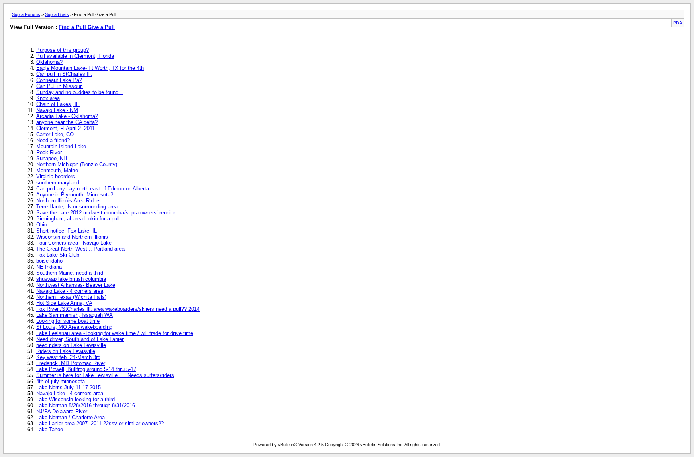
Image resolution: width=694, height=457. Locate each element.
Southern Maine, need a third (69, 273)
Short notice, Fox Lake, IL (66, 231)
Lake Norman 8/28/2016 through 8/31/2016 (85, 405)
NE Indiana (49, 267)
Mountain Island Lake (61, 146)
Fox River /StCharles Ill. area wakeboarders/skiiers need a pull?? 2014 (118, 309)
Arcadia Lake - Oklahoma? (67, 116)
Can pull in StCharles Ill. (64, 74)
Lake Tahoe (49, 429)
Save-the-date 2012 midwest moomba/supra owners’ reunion (106, 213)
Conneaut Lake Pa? (59, 80)
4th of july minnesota (60, 381)
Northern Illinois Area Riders (68, 201)
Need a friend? (53, 140)
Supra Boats (57, 14)
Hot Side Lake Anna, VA (64, 303)
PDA (677, 22)
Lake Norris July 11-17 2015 (68, 387)
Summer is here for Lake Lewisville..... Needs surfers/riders (105, 375)
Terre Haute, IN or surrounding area (77, 207)
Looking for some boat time (68, 321)
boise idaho (49, 261)
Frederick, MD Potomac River (70, 363)
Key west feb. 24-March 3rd (68, 357)
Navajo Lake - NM (57, 110)
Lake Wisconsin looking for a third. (76, 399)
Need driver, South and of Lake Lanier (80, 339)
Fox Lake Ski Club (57, 255)
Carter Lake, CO (55, 134)
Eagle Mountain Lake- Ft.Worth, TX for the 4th (90, 68)
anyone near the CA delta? (67, 122)
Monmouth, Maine (57, 170)
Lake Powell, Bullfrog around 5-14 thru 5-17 (86, 369)
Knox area (48, 98)
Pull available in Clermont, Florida (75, 56)
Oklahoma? (49, 62)
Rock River (49, 152)
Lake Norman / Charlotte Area (70, 417)
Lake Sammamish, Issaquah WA (74, 315)
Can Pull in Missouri (59, 86)
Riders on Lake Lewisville (65, 351)
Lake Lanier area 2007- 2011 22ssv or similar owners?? (100, 423)
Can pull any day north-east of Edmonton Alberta (92, 189)
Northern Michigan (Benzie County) (76, 164)
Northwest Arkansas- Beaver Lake (75, 285)
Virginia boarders (55, 176)
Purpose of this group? (62, 50)
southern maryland (57, 183)
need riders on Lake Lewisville (71, 345)
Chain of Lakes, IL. (58, 104)
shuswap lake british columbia (71, 279)
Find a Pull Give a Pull (87, 27)
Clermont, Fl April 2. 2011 (65, 128)
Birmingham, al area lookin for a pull (78, 219)
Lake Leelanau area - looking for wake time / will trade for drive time (114, 333)
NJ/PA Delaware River (61, 411)
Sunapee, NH (51, 158)
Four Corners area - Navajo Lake (74, 243)
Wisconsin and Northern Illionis (72, 237)
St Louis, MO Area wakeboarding (74, 327)
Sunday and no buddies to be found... (79, 92)
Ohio (41, 225)
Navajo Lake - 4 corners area (69, 291)
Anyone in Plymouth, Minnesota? (74, 195)
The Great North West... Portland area (80, 249)
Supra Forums (26, 14)
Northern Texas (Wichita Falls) (71, 297)
